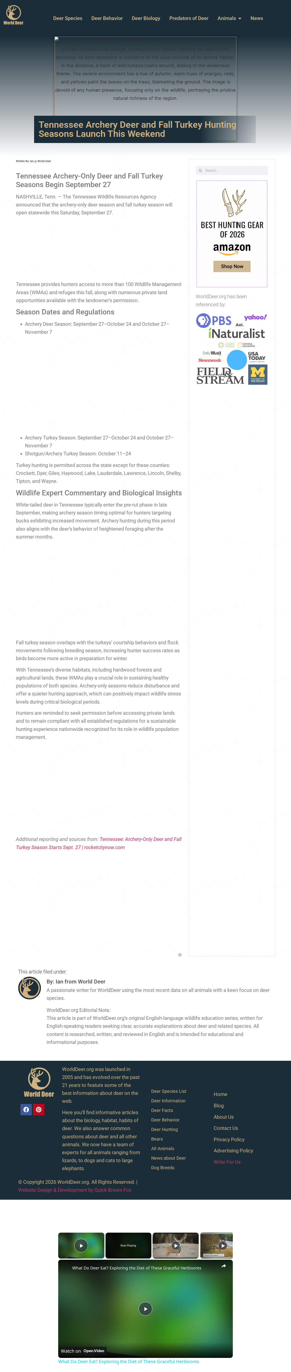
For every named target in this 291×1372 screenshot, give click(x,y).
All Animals (162, 1148)
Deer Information (168, 1101)
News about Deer (168, 1158)
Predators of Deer (188, 18)
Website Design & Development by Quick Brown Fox (75, 1190)
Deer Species (67, 18)
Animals (227, 18)
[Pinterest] (38, 1109)
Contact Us (226, 1128)
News (257, 18)
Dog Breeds (162, 1167)
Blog (219, 1106)
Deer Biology (146, 18)
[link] (65, 1267)
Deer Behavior (107, 18)
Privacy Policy (229, 1139)
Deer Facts (162, 1110)
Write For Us (227, 1162)
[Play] (175, 1245)
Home (220, 1094)
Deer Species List (168, 1091)
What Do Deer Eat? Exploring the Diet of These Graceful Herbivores (136, 1268)
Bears (157, 1139)
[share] (224, 1266)
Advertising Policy (233, 1151)
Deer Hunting (164, 1129)
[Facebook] (26, 1109)
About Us (224, 1117)
